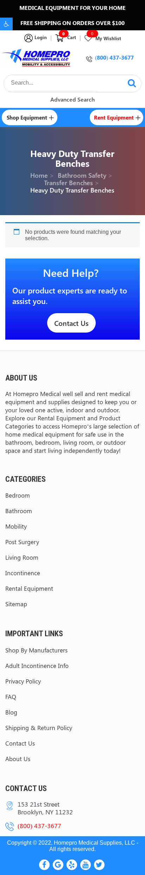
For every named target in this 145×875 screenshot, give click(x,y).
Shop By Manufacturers (36, 650)
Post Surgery (22, 542)
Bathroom (18, 511)
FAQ (10, 696)
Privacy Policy (23, 681)
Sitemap (16, 604)
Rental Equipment (29, 588)
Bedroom (17, 495)
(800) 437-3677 (114, 57)
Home (39, 175)
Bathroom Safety (82, 175)
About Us (17, 758)
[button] (6, 24)
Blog (11, 712)
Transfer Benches (68, 182)
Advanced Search (72, 99)
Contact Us (71, 323)
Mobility (16, 526)
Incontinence (22, 573)
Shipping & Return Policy (38, 727)
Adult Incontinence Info (37, 665)
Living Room (21, 557)
